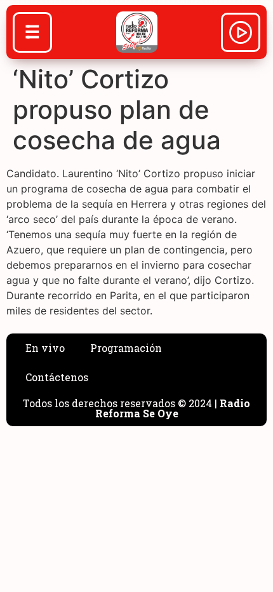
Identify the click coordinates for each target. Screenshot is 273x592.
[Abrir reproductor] (240, 34)
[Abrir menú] (32, 34)
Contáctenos (56, 377)
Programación (126, 347)
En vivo (45, 347)
